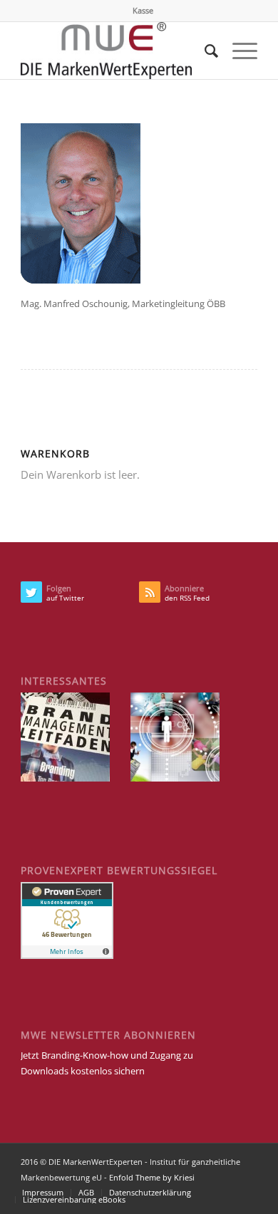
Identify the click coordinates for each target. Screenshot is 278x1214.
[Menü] (237, 50)
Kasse (143, 10)
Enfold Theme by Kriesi (152, 1177)
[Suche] (204, 50)
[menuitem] (142, 10)
